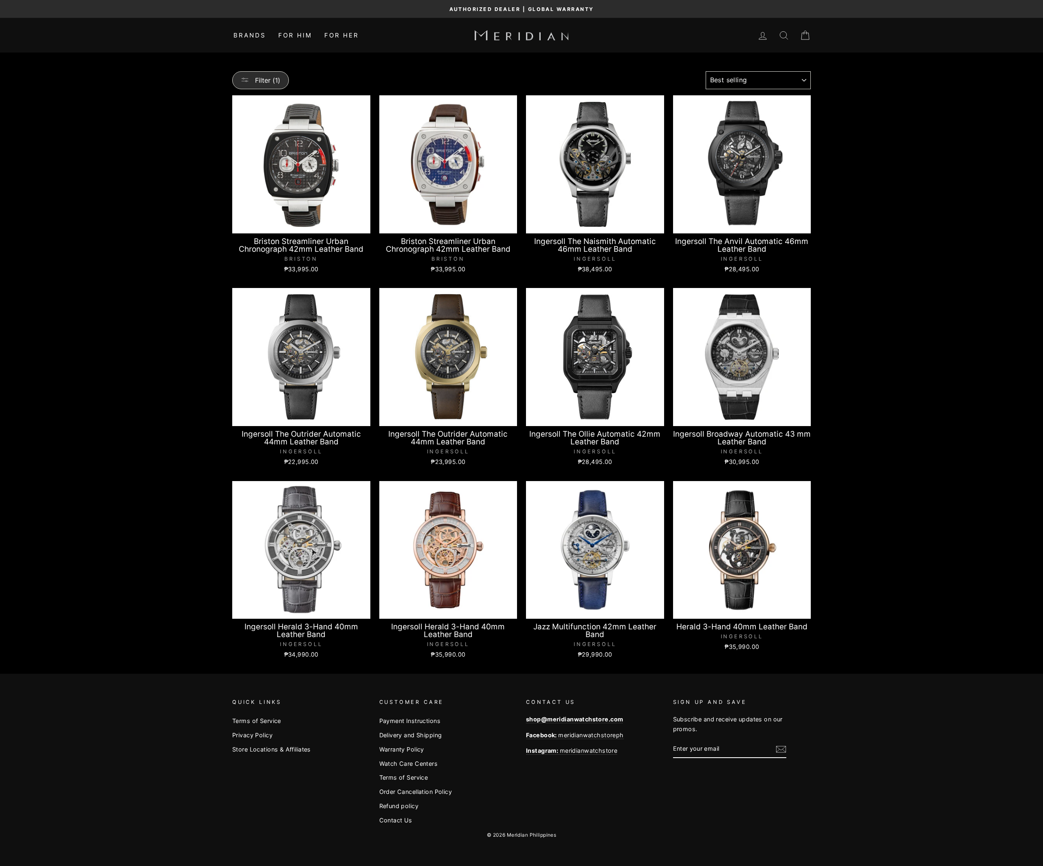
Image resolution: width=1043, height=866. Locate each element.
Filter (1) (266, 80)
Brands (249, 35)
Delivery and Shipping (410, 735)
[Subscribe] (781, 748)
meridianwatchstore (571, 750)
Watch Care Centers (408, 763)
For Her (341, 35)
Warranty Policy (401, 749)
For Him (295, 35)
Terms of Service (256, 720)
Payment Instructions (410, 720)
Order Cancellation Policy (415, 791)
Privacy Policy (252, 735)
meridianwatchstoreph (575, 735)
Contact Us (395, 820)
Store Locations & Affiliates (271, 749)
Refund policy (399, 805)
